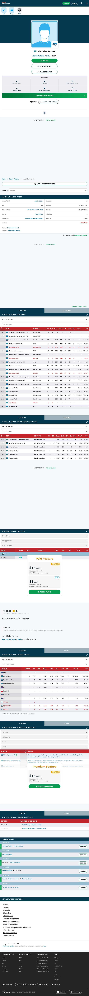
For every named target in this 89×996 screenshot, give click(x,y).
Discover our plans (45, 96)
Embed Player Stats (79, 307)
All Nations (5, 971)
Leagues (22, 651)
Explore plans (44, 592)
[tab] (22, 310)
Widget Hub (57, 958)
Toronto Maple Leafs (43, 971)
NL (20, 971)
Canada (4, 961)
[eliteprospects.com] (6, 3)
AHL (20, 966)
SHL (20, 963)
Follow (44, 61)
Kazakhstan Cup (39, 440)
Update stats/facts (46, 184)
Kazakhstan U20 (13, 358)
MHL (34, 343)
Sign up (66, 3)
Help (55, 963)
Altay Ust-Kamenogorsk (15, 343)
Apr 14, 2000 (39, 201)
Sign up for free (8, 639)
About (56, 961)
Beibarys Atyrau (13, 447)
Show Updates (44, 66)
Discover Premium (44, 786)
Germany (4, 969)
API (55, 971)
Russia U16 (36, 332)
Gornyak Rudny (13, 388)
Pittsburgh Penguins (43, 969)
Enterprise (57, 977)
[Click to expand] (87, 728)
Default (22, 310)
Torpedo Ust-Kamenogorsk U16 (18, 332)
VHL (34, 362)
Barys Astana (38, 56)
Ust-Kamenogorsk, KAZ (35, 210)
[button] (44, 61)
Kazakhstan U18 (38, 340)
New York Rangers (42, 966)
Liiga (20, 969)
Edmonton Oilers (42, 963)
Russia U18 (36, 336)
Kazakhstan (39, 214)
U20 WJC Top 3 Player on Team (31, 825)
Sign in (74, 3)
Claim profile (46, 72)
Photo (56, 969)
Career (56, 980)
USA (3, 963)
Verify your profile (8, 946)
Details (83, 847)
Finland (4, 966)
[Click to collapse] (87, 315)
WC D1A (35, 403)
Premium (84, 223)
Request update (80, 235)
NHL (20, 958)
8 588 (35, 102)
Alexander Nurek (13, 228)
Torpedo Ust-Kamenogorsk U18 (18, 336)
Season (22, 813)
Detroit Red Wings (42, 961)
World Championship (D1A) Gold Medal (34, 828)
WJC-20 (35, 358)
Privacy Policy (58, 966)
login (20, 639)
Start (3, 179)
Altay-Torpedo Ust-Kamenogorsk (18, 355)
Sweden (4, 958)
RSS (55, 974)
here (44, 946)
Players (22, 723)
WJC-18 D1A (37, 347)
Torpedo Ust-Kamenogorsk (34, 218)
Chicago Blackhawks (43, 958)
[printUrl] (44, 113)
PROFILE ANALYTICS (50, 102)
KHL (48, 56)
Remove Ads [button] (50, 120)
